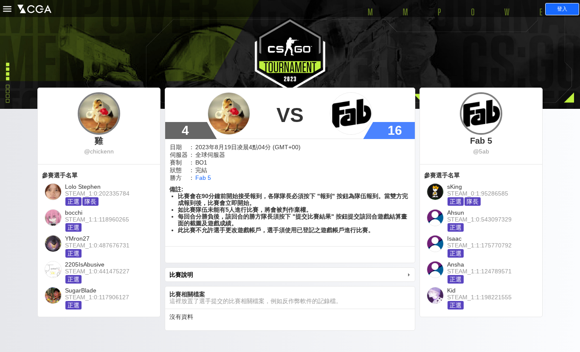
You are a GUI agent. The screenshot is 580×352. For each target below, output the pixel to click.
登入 (562, 9)
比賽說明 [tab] (181, 274)
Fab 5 (203, 177)
